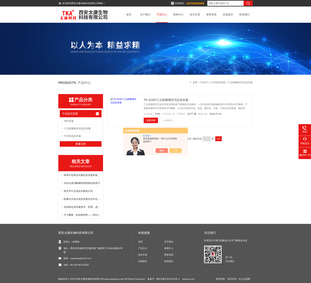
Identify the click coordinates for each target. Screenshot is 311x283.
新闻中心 (178, 14)
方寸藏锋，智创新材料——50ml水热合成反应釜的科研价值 (82, 214)
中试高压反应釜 (72, 136)
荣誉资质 (211, 14)
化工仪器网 (244, 279)
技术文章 (195, 14)
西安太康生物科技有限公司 (85, 3)
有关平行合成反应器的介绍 (78, 191)
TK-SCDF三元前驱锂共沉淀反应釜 (166, 100)
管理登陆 (220, 279)
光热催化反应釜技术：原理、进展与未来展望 (82, 207)
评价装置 (69, 121)
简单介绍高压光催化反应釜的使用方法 (82, 175)
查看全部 (80, 143)
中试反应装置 (218, 82)
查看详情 (150, 120)
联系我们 (244, 14)
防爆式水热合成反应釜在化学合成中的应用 (82, 199)
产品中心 (162, 14)
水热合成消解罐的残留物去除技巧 (82, 183)
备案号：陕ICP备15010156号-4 (163, 279)
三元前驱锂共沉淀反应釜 (77, 128)
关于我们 (145, 14)
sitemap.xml (188, 279)
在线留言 (228, 14)
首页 (128, 14)
